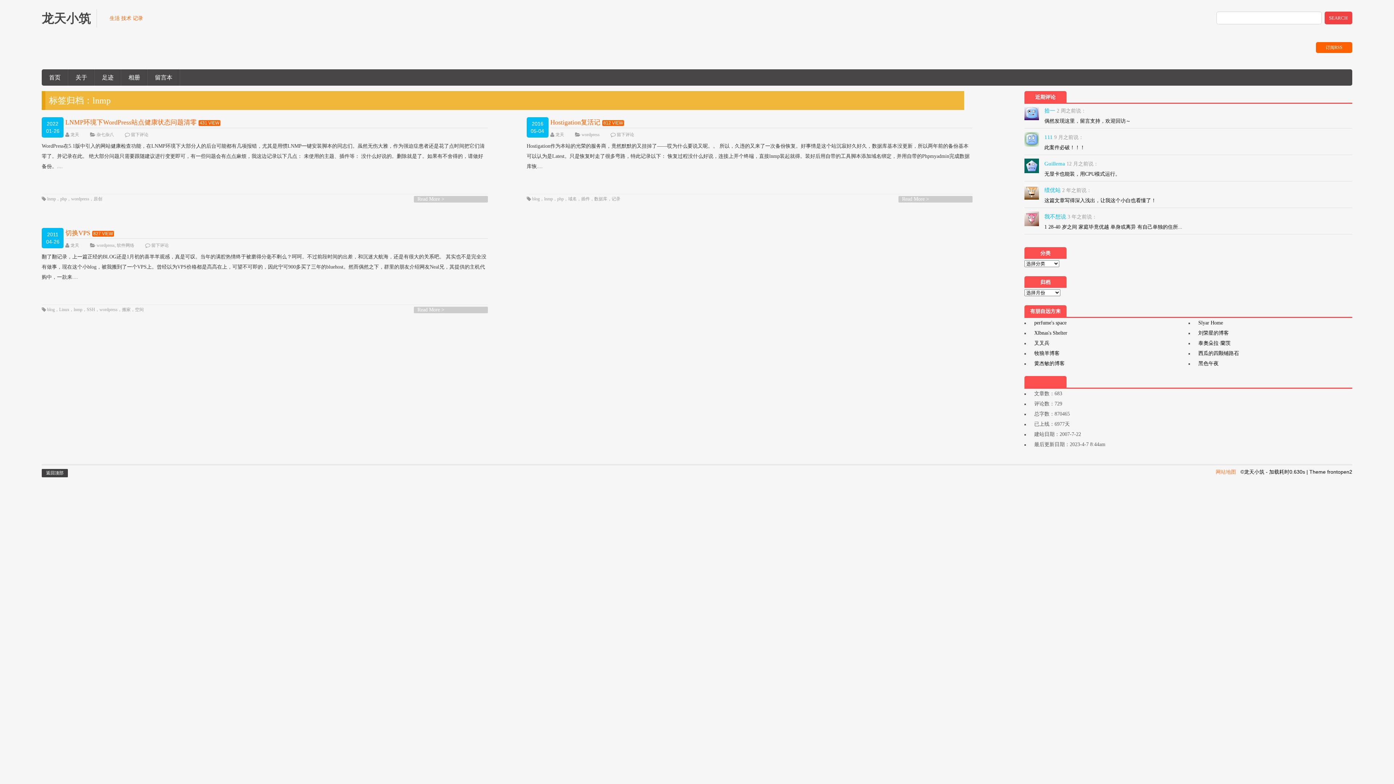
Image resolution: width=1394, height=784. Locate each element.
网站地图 (1226, 472)
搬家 (126, 309)
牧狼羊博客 (1047, 353)
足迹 (108, 77)
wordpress (80, 198)
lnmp (51, 198)
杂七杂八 (105, 134)
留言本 (163, 77)
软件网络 (125, 245)
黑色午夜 (1208, 363)
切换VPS (77, 233)
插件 (585, 198)
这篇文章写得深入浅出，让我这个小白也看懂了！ (1100, 200)
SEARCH (1338, 18)
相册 (134, 77)
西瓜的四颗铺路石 (1218, 353)
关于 (81, 77)
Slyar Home (1210, 323)
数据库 (600, 198)
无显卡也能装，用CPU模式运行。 (1082, 174)
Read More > (430, 199)
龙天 (74, 134)
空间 (139, 309)
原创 (98, 198)
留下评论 (139, 134)
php (63, 198)
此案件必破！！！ (1064, 147)
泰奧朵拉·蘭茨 (1214, 343)
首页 (55, 77)
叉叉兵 (1041, 343)
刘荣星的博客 (1213, 333)
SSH (91, 309)
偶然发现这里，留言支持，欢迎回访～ (1087, 121)
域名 (572, 198)
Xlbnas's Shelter (1050, 333)
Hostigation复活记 (575, 122)
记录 (616, 198)
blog (536, 198)
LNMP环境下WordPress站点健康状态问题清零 (131, 122)
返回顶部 (55, 472)
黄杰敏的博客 (1049, 363)
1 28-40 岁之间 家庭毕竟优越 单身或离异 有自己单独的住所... (1113, 227)
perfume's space (1050, 323)
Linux (64, 309)
